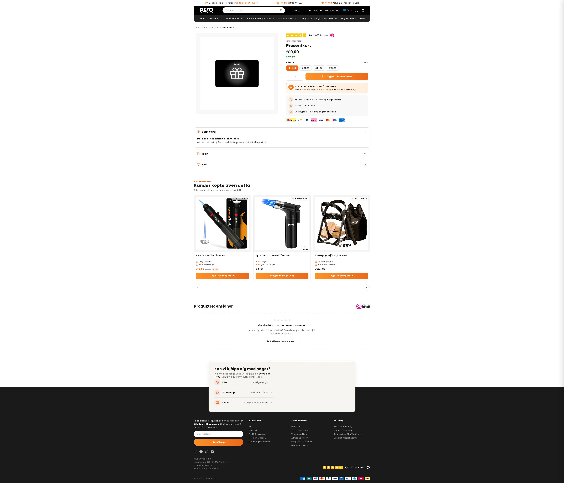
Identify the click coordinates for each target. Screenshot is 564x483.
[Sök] (282, 10)
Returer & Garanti (258, 437)
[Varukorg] (362, 10)
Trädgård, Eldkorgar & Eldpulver (317, 18)
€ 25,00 (305, 68)
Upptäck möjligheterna (346, 437)
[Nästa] (366, 287)
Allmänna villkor (299, 437)
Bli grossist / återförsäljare (347, 434)
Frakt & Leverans (257, 434)
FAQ (251, 426)
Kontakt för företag (343, 430)
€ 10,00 (292, 68)
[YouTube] (212, 451)
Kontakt (253, 430)
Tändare (213, 18)
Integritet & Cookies (301, 441)
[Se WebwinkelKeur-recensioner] (363, 306)
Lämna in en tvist (299, 445)
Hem (202, 18)
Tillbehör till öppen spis (259, 18)
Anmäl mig (219, 442)
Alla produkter (211, 27)
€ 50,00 (318, 68)
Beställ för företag (343, 426)
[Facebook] (201, 451)
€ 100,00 (332, 68)
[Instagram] (195, 451)
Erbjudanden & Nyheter (353, 18)
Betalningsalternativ (259, 441)
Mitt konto (296, 426)
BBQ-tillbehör (233, 18)
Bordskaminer (285, 18)
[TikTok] (206, 451)
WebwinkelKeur (299, 434)
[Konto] (356, 10)
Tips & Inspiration (300, 430)
